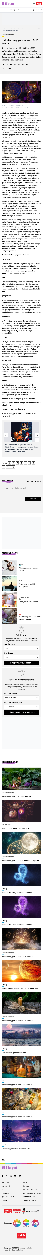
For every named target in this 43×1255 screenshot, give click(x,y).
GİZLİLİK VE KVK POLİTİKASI (31, 1193)
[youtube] (15, 1175)
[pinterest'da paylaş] (27, 64)
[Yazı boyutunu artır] (3, 68)
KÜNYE (24, 1183)
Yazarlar (4, 10)
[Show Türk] (26, 1223)
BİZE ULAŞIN (26, 1186)
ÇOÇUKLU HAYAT (8, 1197)
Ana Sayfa (5, 29)
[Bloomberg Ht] (35, 1211)
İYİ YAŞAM (5, 1193)
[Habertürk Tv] (17, 1211)
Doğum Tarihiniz (10, 693)
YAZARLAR (5, 1183)
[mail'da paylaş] (23, 64)
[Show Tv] (17, 1223)
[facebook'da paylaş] (3, 64)
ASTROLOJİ (6, 1186)
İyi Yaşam (27, 10)
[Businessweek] (8, 1223)
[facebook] (2, 1175)
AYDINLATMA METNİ (29, 1201)
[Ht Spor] (26, 1211)
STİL (3, 1190)
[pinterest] (20, 1175)
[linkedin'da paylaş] (15, 64)
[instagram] (11, 1175)
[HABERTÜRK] (39, 3)
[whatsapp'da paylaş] (19, 64)
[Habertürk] (8, 1211)
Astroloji (12, 10)
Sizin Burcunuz (9, 644)
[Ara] (31, 3)
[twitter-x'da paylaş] (7, 64)
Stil (19, 10)
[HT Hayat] (21, 1168)
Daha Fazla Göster (19, 452)
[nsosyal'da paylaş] (11, 64)
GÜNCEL (5, 1201)
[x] (7, 1175)
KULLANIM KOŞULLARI (29, 1190)
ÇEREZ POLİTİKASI (28, 1197)
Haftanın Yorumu (22, 29)
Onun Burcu (8, 653)
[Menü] (34, 4)
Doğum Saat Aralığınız (13, 702)
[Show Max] (35, 1223)
